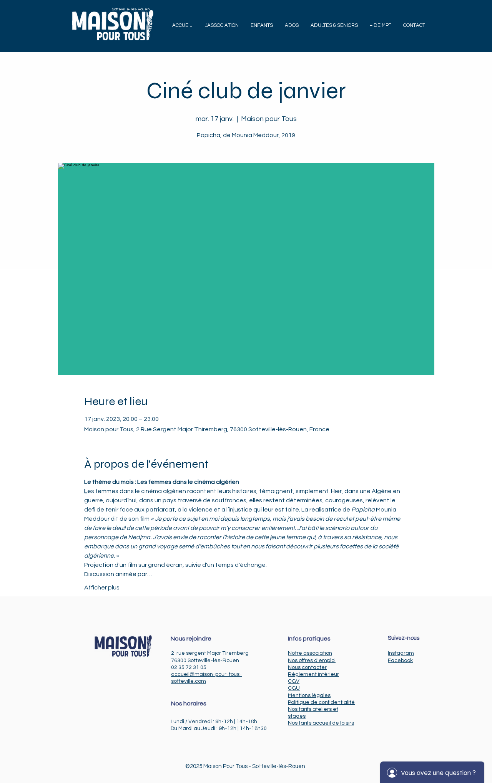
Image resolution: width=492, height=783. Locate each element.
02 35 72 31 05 (188, 667)
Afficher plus (102, 587)
